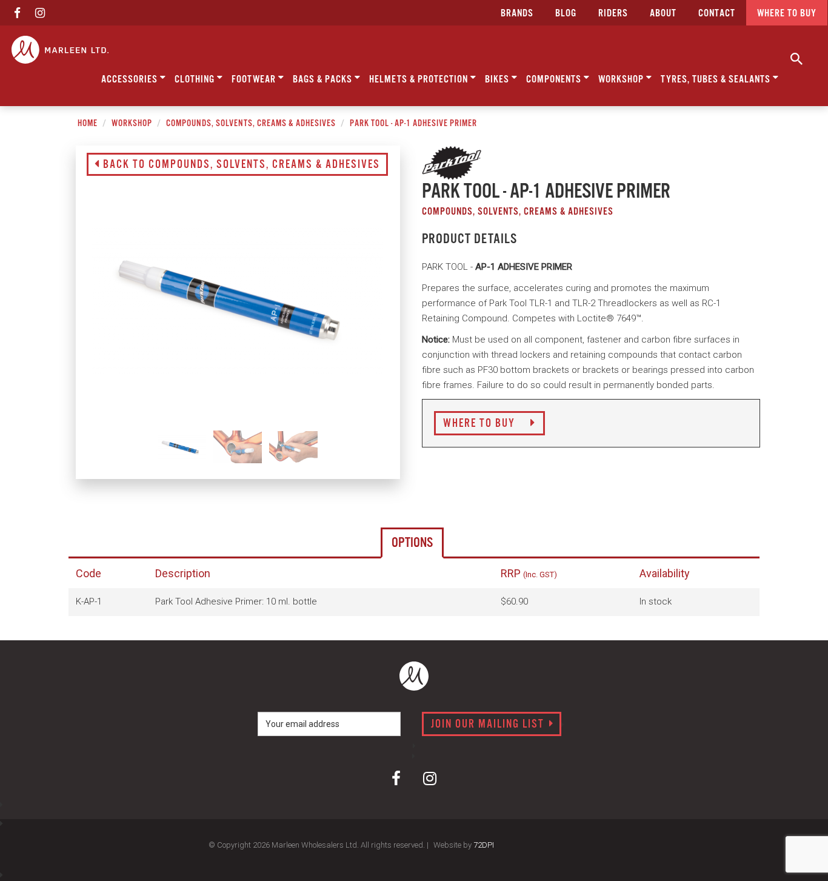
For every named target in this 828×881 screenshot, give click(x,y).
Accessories (130, 79)
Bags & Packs (324, 79)
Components (555, 79)
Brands (517, 13)
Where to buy (786, 13)
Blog (565, 13)
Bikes (498, 79)
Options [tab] (412, 543)
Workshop (622, 79)
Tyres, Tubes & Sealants (717, 79)
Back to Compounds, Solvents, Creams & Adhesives (240, 165)
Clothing (196, 79)
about (663, 13)
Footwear (255, 79)
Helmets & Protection (419, 79)
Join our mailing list (489, 724)
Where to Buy (480, 424)
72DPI (483, 844)
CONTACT (716, 13)
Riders (613, 13)
